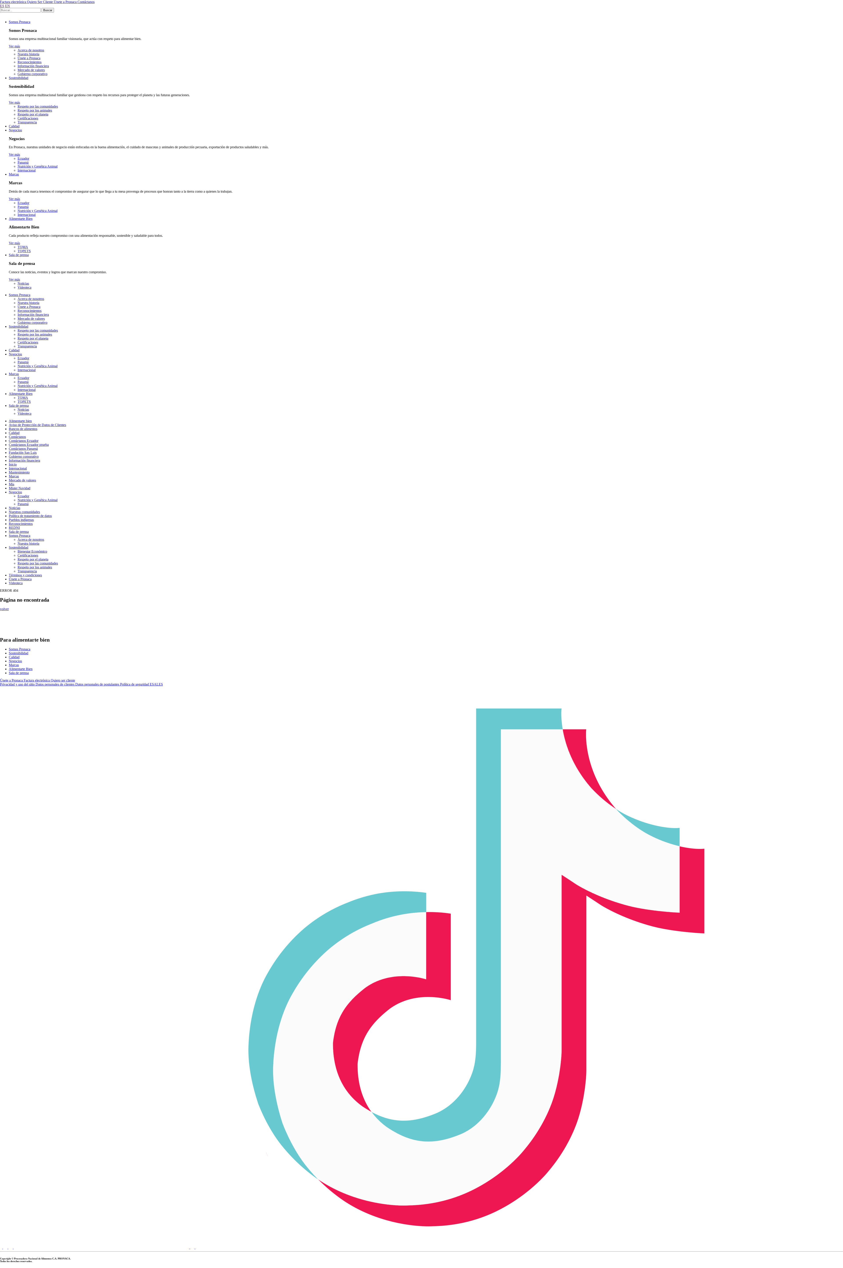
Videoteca (24, 287)
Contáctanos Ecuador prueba (29, 445)
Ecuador (23, 158)
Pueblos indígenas (21, 520)
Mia (11, 484)
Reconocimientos (29, 62)
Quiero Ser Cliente (40, 2)
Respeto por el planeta (33, 114)
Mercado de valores (31, 70)
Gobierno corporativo (32, 74)
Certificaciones (28, 118)
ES (2, 6)
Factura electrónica (13, 2)
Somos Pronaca (19, 22)
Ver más (14, 46)
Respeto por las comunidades (38, 106)
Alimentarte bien (20, 421)
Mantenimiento (19, 472)
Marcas (14, 174)
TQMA (23, 247)
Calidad (14, 126)
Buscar (47, 10)
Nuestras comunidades (24, 512)
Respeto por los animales (35, 110)
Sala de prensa (19, 255)
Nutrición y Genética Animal (38, 166)
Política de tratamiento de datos (30, 516)
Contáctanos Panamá (23, 448)
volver (4, 609)
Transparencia (27, 122)
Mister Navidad (19, 488)
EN (7, 6)
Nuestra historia (28, 54)
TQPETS (24, 251)
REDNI (14, 528)
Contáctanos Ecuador (23, 441)
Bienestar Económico (32, 551)
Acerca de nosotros (31, 50)
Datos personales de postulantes (97, 684)
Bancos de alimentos (23, 429)
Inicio (13, 464)
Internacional (27, 170)
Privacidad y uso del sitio (18, 684)
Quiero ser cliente (63, 680)
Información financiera (33, 66)
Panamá (23, 162)
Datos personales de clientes (55, 684)
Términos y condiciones (25, 575)
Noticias (23, 283)
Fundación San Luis (23, 452)
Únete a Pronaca (65, 2)
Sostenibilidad (18, 78)
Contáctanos (86, 2)
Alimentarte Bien (20, 219)
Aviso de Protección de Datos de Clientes (37, 425)
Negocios (15, 130)
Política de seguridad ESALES (141, 684)
